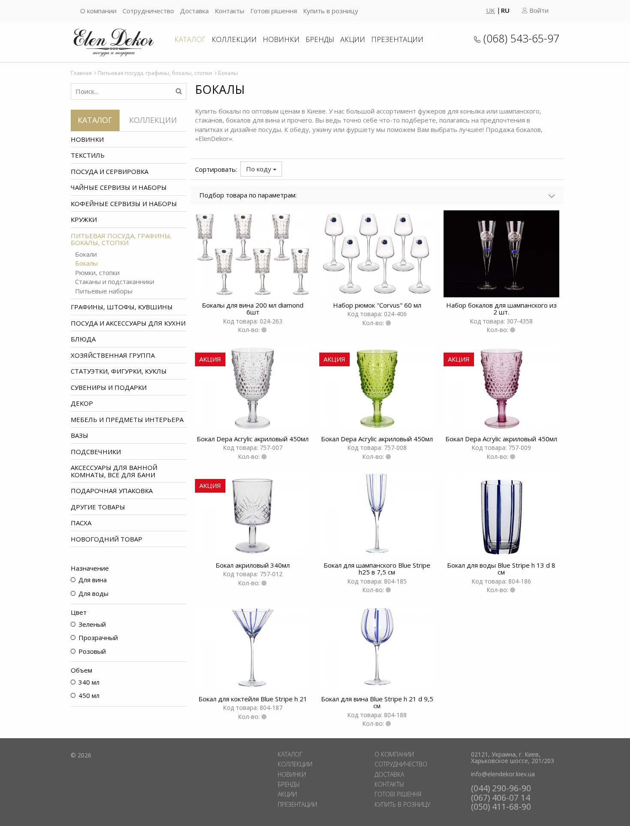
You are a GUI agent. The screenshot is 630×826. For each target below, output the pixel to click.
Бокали (86, 254)
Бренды (320, 39)
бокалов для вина (253, 120)
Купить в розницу (330, 10)
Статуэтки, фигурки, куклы (119, 371)
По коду (259, 169)
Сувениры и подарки (109, 387)
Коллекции (234, 39)
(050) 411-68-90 (501, 806)
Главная (81, 73)
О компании (98, 10)
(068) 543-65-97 (521, 38)
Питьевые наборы (103, 291)
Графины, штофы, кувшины (122, 306)
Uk (490, 10)
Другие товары (98, 507)
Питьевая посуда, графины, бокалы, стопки (155, 73)
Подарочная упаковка (112, 490)
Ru (505, 10)
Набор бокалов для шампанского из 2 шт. (501, 309)
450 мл (88, 695)
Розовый (92, 651)
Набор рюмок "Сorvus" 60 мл (377, 305)
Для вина (92, 579)
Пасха (81, 522)
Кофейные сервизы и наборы (124, 203)
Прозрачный (98, 637)
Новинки (281, 39)
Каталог (190, 39)
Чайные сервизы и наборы (119, 187)
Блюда (83, 339)
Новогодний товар (106, 539)
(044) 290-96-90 (501, 788)
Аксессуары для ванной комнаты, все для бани (114, 471)
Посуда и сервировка (109, 171)
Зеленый (92, 624)
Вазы (79, 435)
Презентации (397, 39)
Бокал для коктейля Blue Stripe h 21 (252, 698)
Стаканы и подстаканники (114, 281)
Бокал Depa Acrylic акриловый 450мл (253, 438)
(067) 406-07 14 (500, 797)
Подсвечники (96, 451)
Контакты (229, 10)
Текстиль (88, 155)
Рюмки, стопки (97, 272)
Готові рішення (273, 10)
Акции (352, 39)
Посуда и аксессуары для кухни (128, 323)
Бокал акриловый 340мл (253, 565)
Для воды (93, 593)
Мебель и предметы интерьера (127, 419)
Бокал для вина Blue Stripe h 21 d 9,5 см (377, 702)
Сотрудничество (148, 10)
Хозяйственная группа (113, 355)
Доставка (194, 10)
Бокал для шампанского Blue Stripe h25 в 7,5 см (377, 569)
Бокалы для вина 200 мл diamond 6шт (252, 309)
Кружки (84, 219)
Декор (82, 403)
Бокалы (86, 263)
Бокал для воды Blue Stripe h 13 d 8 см (501, 569)
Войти (538, 10)
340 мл (88, 682)
